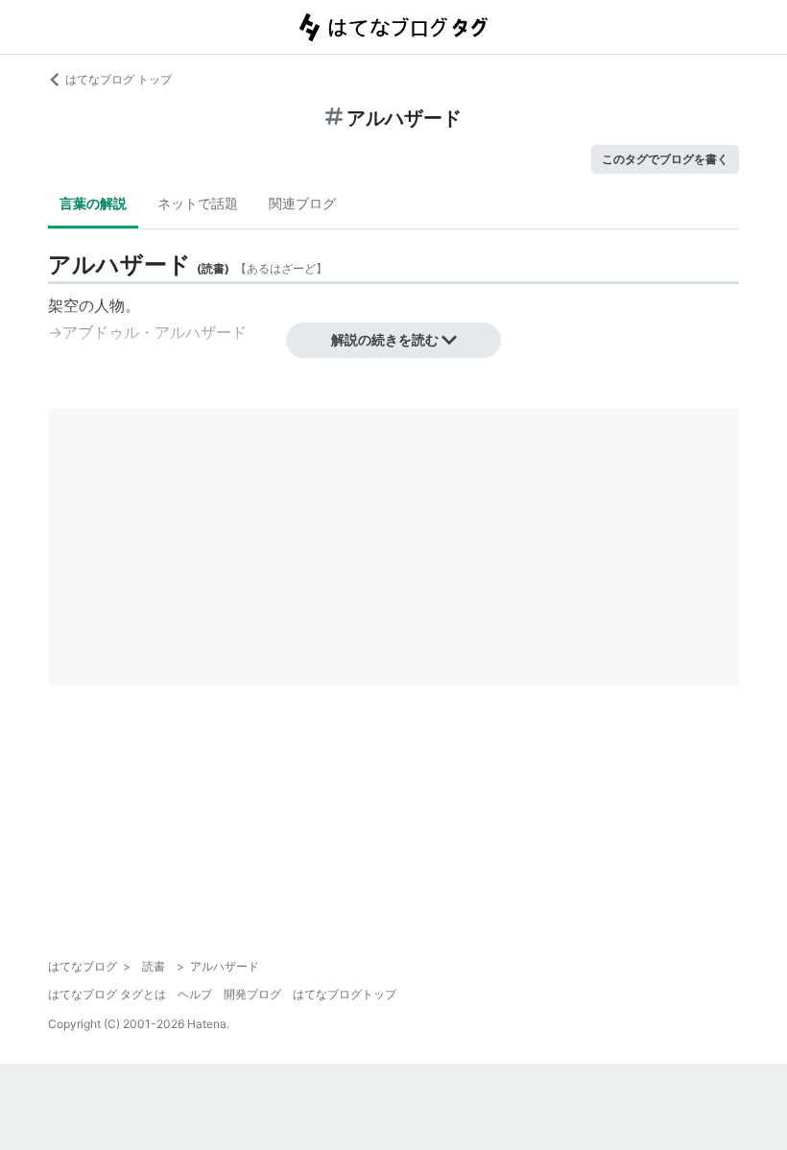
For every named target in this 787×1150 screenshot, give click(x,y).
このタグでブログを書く (665, 159)
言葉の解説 (93, 203)
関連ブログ (302, 203)
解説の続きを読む (385, 339)
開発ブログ (252, 994)
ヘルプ (195, 994)
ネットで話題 (197, 203)
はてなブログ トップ (118, 79)
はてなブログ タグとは (107, 994)
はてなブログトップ (344, 994)
